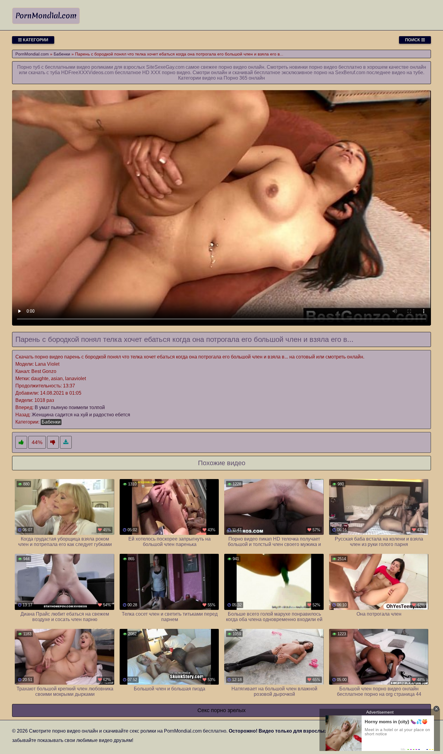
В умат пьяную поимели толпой (70, 407)
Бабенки (51, 421)
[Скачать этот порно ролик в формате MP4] (66, 442)
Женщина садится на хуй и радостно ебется (81, 414)
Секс (203, 710)
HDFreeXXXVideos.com (87, 72)
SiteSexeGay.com (165, 67)
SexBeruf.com (350, 72)
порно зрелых (228, 710)
